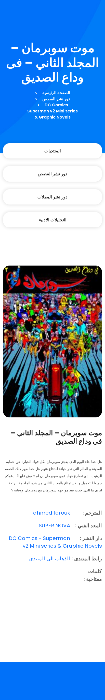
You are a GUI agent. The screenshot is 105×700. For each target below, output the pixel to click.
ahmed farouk (51, 512)
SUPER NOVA (54, 525)
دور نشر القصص (56, 99)
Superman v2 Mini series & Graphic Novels (52, 114)
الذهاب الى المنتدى (49, 558)
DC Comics (56, 105)
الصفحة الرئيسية (56, 93)
